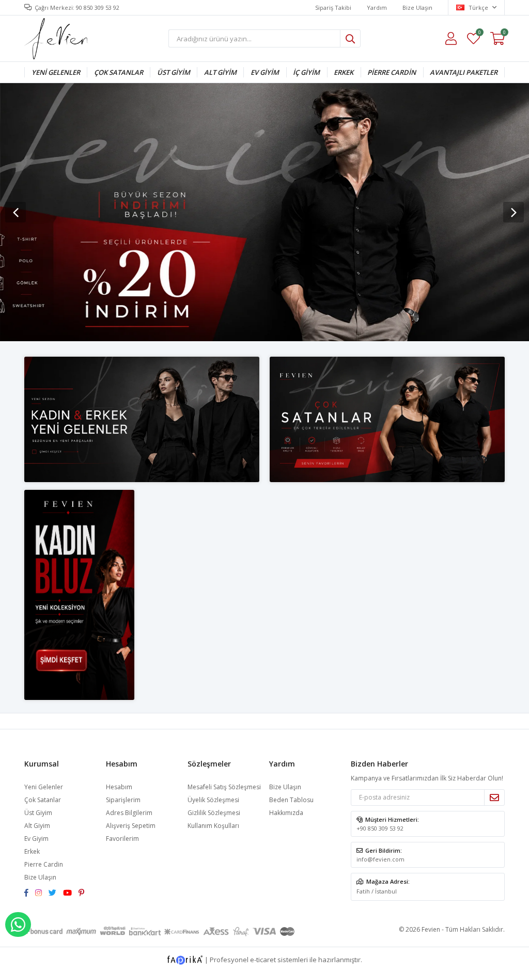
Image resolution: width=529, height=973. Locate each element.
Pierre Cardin (391, 72)
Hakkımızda (286, 812)
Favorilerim (479, 34)
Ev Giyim (265, 72)
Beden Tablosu (291, 799)
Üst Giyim (173, 72)
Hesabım (119, 787)
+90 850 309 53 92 (379, 828)
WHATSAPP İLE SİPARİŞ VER (18, 924)
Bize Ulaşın (417, 7)
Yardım (377, 7)
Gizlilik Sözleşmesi (214, 812)
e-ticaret (263, 959)
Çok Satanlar (118, 72)
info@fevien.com (380, 859)
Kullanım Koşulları (213, 825)
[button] (513, 212)
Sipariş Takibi (333, 7)
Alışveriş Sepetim (130, 825)
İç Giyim (306, 72)
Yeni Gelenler (56, 72)
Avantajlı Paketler (463, 72)
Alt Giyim (220, 72)
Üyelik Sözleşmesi (213, 799)
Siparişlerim (123, 799)
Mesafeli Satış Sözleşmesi (224, 787)
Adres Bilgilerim (129, 812)
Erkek (343, 72)
